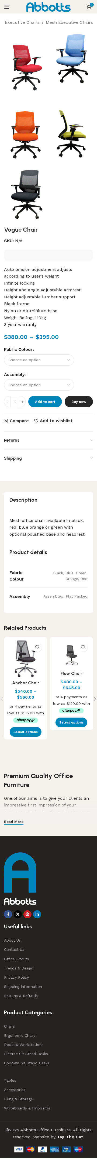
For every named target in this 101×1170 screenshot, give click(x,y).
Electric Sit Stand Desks (26, 1054)
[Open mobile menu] (6, 6)
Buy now (78, 402)
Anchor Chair (25, 682)
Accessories (14, 1090)
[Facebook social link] (8, 914)
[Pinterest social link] (27, 914)
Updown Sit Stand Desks (26, 1063)
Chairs (9, 1026)
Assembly (14, 374)
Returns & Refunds (21, 996)
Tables (10, 1080)
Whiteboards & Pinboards (27, 1108)
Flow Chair (71, 673)
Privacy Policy (16, 977)
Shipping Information (23, 986)
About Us (12, 940)
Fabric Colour (18, 349)
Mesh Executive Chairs (69, 22)
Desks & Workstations (23, 1044)
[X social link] (18, 914)
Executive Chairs (22, 22)
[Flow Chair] (71, 654)
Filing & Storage (18, 1099)
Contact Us (14, 949)
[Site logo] (48, 6)
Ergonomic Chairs (20, 1035)
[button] (95, 698)
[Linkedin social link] (37, 914)
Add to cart (45, 402)
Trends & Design (18, 968)
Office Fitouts (16, 959)
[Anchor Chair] (25, 659)
